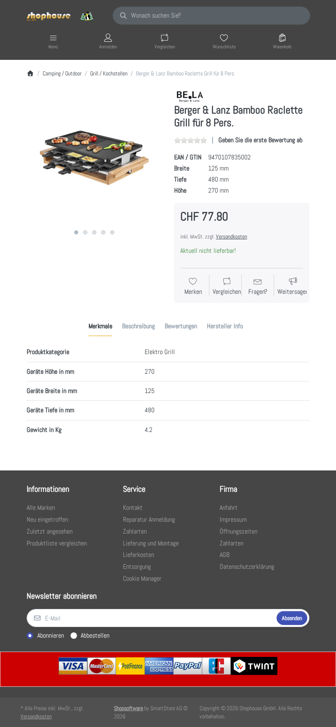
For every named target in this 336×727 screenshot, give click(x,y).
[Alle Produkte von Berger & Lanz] (190, 96)
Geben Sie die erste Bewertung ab (260, 140)
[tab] (100, 326)
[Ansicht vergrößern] (94, 157)
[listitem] (94, 157)
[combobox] (211, 16)
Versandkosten (231, 236)
